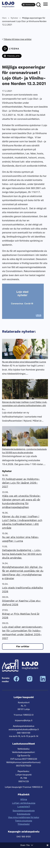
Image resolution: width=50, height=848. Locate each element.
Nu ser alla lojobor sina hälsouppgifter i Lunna (24, 361)
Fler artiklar (22, 646)
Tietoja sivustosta (23, 820)
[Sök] (38, 4)
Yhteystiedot (24, 824)
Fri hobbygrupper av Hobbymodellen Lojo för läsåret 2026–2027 (21, 482)
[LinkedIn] (43, 680)
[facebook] (16, 680)
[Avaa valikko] (45, 4)
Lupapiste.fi (23, 806)
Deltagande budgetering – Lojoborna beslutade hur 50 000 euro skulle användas (22, 554)
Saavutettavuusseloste (24, 810)
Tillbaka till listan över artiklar (18, 39)
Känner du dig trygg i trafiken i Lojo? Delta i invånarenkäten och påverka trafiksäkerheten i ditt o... (24, 405)
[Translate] (28, 4)
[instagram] (29, 680)
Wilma (23, 799)
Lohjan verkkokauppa (23, 803)
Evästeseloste (23, 814)
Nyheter (14, 18)
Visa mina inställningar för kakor (23, 817)
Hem (4, 18)
